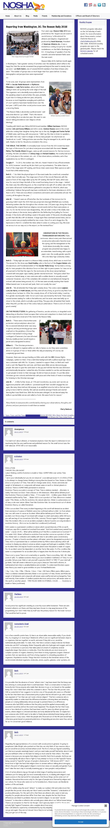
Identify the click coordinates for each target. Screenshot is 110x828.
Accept (80, 822)
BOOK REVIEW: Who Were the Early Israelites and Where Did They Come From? (57, 416)
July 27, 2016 (18, 673)
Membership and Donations (61, 16)
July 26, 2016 (18, 459)
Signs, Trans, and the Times (15, 415)
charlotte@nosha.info (88, 41)
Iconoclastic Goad (21, 624)
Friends (44, 16)
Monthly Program (85, 22)
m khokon (18, 456)
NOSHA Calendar (86, 51)
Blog (27, 16)
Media (35, 16)
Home (7, 16)
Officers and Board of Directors (88, 16)
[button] (106, 806)
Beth (16, 671)
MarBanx (17, 594)
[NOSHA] (24, 11)
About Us (17, 16)
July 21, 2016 (18, 432)
